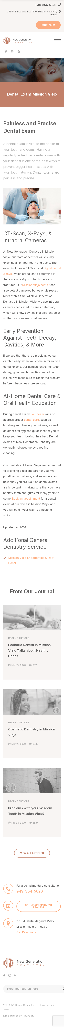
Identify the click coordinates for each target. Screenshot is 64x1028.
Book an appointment (26, 498)
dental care (31, 419)
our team (38, 414)
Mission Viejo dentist (36, 285)
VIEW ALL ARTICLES (32, 853)
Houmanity (28, 1015)
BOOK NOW (48, 25)
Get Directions (26, 932)
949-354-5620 (45, 5)
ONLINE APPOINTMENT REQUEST (38, 906)
